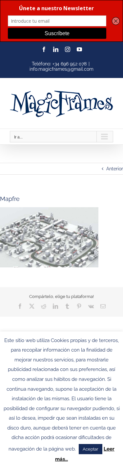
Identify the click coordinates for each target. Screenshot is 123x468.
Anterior (114, 168)
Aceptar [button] (90, 449)
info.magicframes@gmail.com (61, 69)
